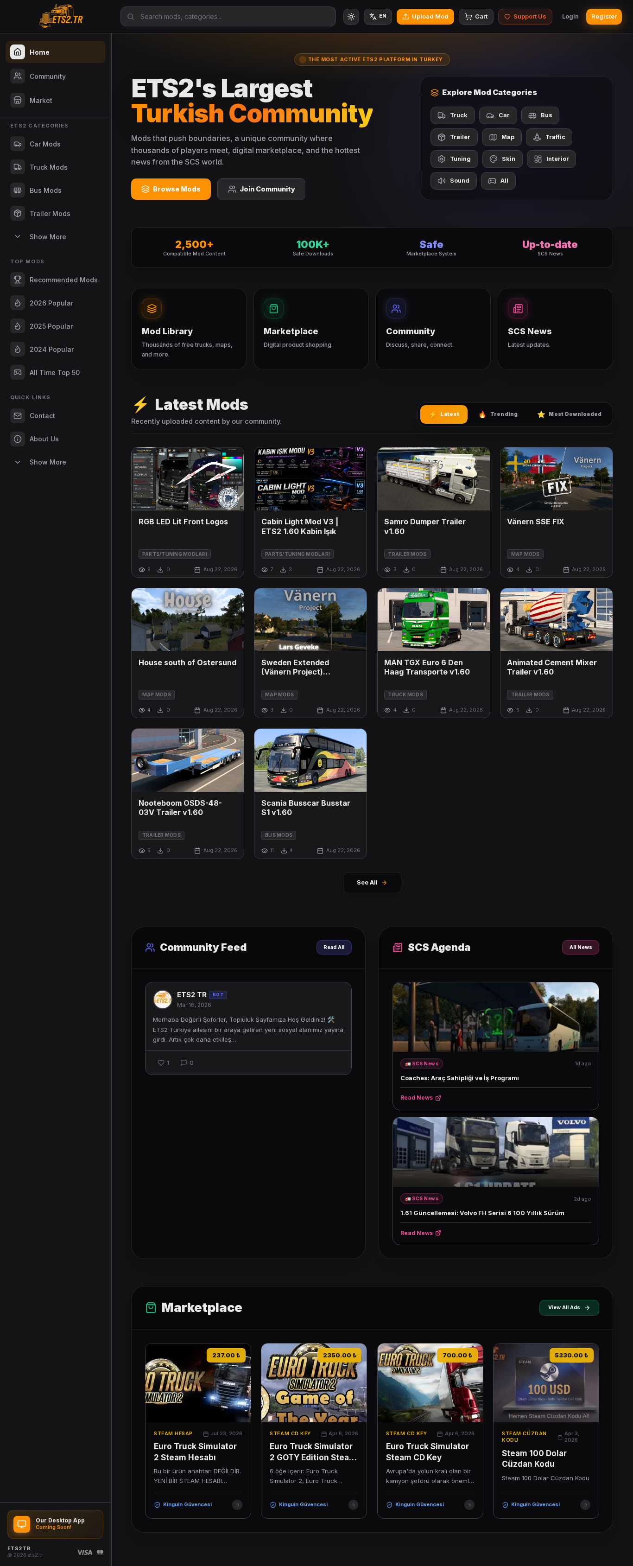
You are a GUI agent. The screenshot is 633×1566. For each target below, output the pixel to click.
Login (570, 16)
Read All (333, 947)
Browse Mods (177, 189)
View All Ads (564, 1308)
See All (367, 882)
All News (581, 947)
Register (604, 16)
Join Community (267, 189)
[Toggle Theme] (351, 17)
